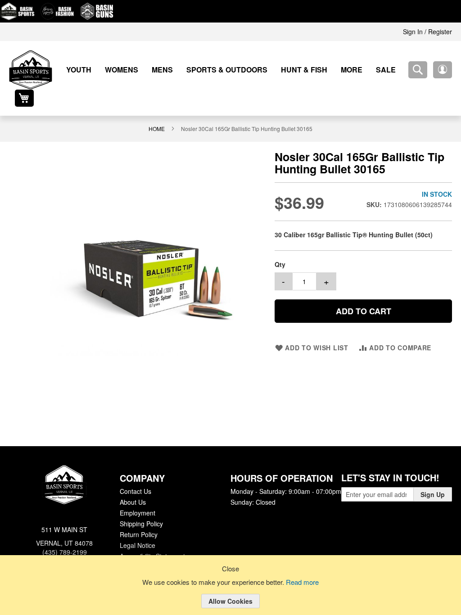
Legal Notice (137, 539)
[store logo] (30, 70)
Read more (304, 583)
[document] (230, 592)
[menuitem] (75, 69)
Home (157, 111)
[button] (417, 69)
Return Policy (138, 528)
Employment (137, 506)
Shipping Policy (141, 517)
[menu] (219, 69)
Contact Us (135, 484)
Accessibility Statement (152, 549)
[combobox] (393, 69)
